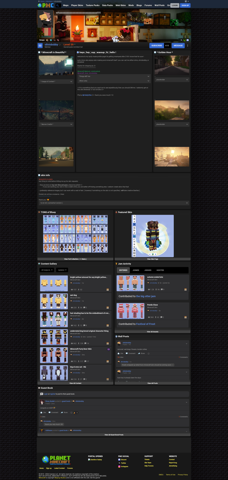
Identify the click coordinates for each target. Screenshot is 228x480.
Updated (61, 270)
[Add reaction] (148, 353)
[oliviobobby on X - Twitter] (181, 40)
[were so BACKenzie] (100, 248)
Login (46, 394)
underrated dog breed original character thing (89, 331)
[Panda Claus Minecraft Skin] (131, 311)
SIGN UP (185, 5)
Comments (183, 357)
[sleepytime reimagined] (67, 219)
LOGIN (175, 5)
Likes (120, 357)
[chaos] (67, 238)
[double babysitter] (83, 229)
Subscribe (156, 45)
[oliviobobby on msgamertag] (184, 40)
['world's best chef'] (100, 229)
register (52, 394)
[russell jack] (83, 248)
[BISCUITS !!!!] (100, 219)
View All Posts (153, 383)
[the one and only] (51, 219)
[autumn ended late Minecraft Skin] (131, 283)
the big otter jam (146, 296)
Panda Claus (152, 305)
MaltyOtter (88, 95)
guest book (66, 401)
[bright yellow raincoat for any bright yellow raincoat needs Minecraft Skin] (54, 283)
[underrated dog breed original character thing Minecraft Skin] (54, 337)
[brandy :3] (51, 238)
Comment (132, 353)
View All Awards (152, 332)
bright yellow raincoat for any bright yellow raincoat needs (88, 277)
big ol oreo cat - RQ (78, 367)
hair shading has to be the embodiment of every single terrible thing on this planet (90, 313)
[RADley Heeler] (67, 229)
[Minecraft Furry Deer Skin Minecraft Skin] (54, 355)
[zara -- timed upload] (67, 248)
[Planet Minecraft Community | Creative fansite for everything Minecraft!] (56, 460)
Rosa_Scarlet (50, 401)
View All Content (75, 383)
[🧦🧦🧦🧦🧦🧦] (83, 238)
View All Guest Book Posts (114, 435)
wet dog (73, 295)
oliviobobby (76, 283)
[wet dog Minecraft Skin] (54, 301)
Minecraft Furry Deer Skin (81, 349)
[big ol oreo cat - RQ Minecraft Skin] (54, 373)
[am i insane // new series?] (51, 248)
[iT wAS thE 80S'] (51, 229)
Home (42, 1)
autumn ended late (155, 277)
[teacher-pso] (100, 238)
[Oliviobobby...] (57, 5)
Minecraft (42, 478)
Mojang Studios (60, 478)
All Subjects (45, 270)
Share (143, 353)
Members (49, 1)
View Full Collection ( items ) (75, 259)
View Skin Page (152, 259)
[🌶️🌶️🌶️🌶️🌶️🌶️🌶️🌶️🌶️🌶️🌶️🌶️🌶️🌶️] (83, 219)
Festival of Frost (145, 324)
